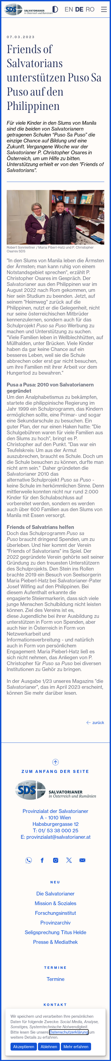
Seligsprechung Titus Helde (55, 932)
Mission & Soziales (55, 903)
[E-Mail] (82, 860)
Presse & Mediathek (55, 942)
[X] (69, 860)
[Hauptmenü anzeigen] (104, 9)
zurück (98, 722)
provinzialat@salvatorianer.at (58, 837)
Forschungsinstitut (55, 913)
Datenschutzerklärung (69, 1032)
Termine (55, 979)
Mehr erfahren (76, 1046)
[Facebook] (42, 860)
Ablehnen (49, 1046)
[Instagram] (55, 860)
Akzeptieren (23, 1046)
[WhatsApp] (29, 860)
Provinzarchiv (55, 923)
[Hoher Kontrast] (54, 9)
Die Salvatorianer (55, 894)
